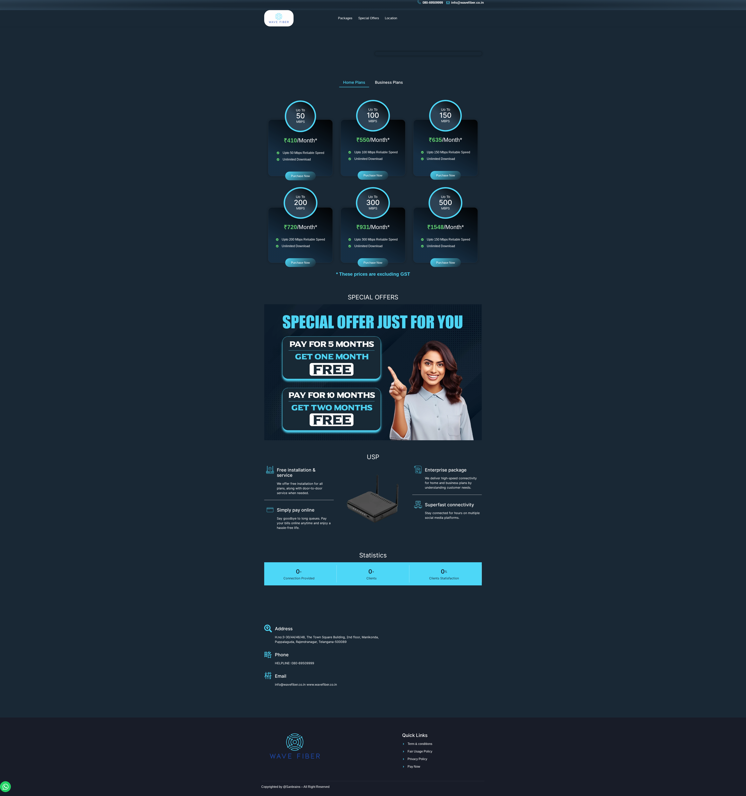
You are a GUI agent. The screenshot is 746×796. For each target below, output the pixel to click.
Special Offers (368, 18)
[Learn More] (269, 677)
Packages (345, 18)
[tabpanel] (373, 177)
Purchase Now (300, 176)
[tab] (354, 82)
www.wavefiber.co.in (322, 684)
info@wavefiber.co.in (290, 684)
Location (391, 18)
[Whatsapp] (5, 786)
